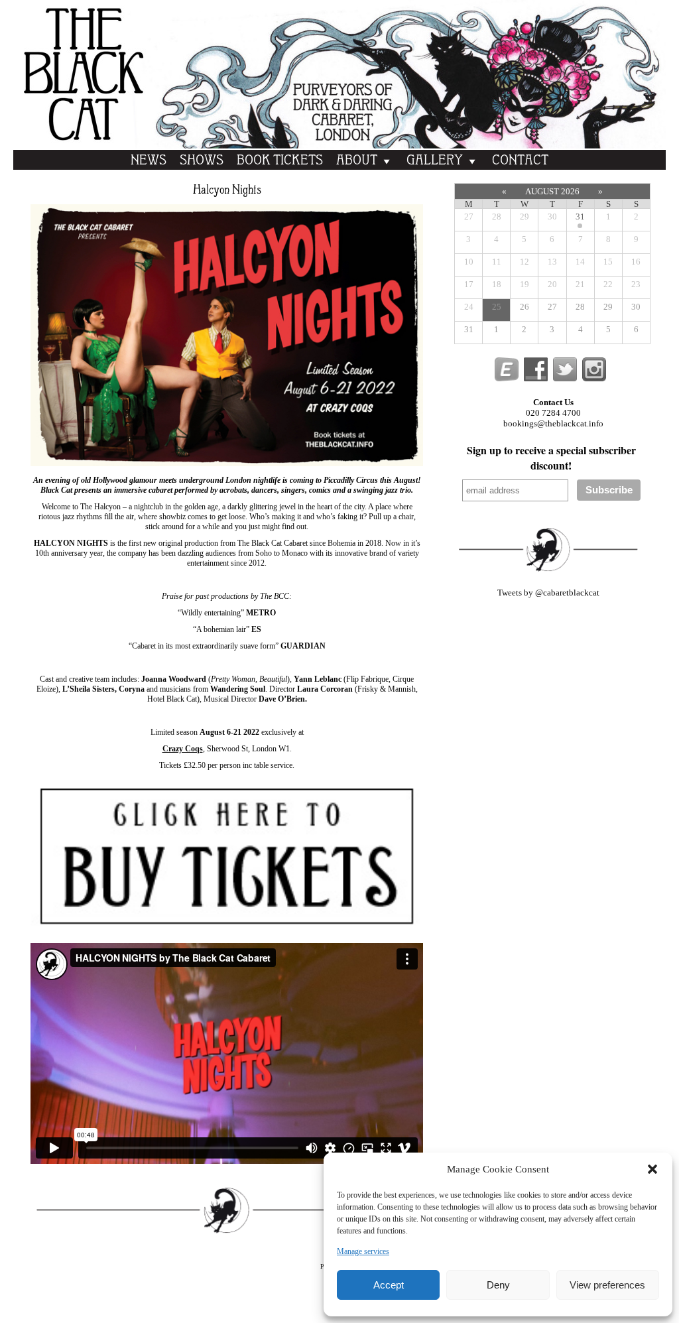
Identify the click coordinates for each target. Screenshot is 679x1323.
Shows (201, 161)
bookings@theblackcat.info (553, 423)
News (148, 161)
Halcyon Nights (227, 190)
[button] (652, 1169)
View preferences (607, 1285)
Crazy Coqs (182, 748)
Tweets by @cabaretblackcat (548, 593)
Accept (388, 1285)
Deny (498, 1285)
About (356, 161)
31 (580, 216)
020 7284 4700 (553, 413)
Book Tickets (280, 161)
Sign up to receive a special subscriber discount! (551, 457)
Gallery (434, 161)
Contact (520, 161)
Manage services (363, 1251)
